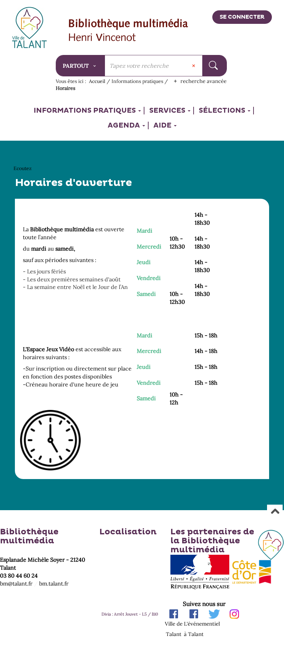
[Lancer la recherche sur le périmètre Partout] (214, 65)
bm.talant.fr (54, 583)
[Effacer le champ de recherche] (194, 65)
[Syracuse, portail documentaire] (128, 31)
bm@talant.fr (16, 583)
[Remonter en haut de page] (275, 512)
